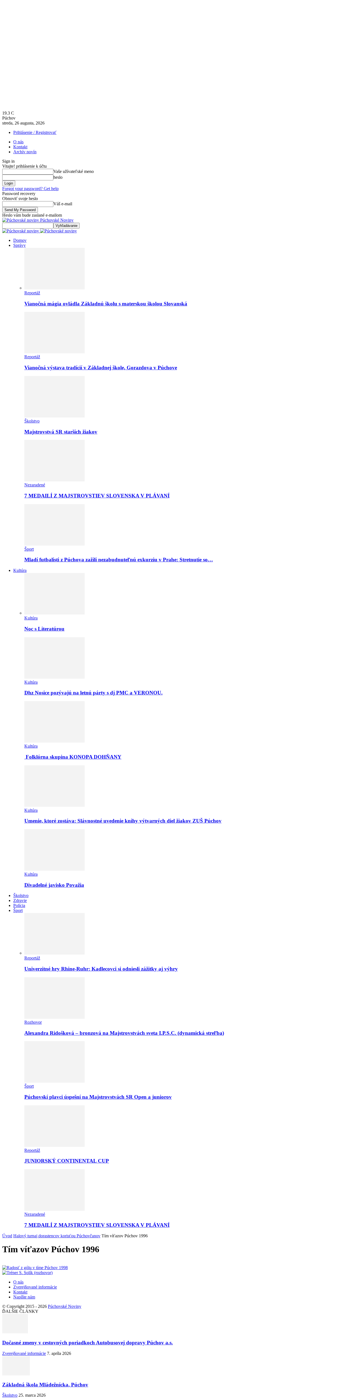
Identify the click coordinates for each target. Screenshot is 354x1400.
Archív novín (25, 151)
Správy (19, 245)
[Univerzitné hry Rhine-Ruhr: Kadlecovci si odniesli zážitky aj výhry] (54, 953)
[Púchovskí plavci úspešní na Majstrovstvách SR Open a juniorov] (54, 1081)
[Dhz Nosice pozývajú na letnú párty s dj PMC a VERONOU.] (54, 677)
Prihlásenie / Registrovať (34, 132)
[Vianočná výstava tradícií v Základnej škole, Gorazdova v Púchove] (54, 351)
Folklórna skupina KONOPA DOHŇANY (72, 757)
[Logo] (21, 231)
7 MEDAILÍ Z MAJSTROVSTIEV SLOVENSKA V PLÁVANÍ (97, 496)
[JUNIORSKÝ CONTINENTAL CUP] (54, 1145)
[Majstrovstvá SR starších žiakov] (54, 416)
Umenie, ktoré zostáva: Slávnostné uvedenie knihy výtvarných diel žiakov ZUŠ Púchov (123, 821)
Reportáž (32, 293)
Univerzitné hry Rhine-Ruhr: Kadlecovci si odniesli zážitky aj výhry (101, 969)
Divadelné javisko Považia (54, 885)
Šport (29, 549)
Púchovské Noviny (64, 1306)
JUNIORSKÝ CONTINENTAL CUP (66, 1161)
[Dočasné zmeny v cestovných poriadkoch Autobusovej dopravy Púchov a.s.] (15, 1331)
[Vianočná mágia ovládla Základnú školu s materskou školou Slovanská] (54, 288)
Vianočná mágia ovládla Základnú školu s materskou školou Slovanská (105, 304)
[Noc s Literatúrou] (54, 613)
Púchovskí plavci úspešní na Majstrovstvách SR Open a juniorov (98, 1097)
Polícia (19, 905)
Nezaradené (34, 485)
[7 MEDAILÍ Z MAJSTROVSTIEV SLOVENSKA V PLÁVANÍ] (54, 480)
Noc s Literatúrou (44, 629)
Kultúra (20, 570)
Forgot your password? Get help (30, 188)
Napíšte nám (24, 1297)
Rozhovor (33, 1022)
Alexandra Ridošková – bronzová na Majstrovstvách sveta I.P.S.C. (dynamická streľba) (124, 1033)
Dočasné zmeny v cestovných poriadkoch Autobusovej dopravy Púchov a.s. (87, 1342)
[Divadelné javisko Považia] (54, 869)
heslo (58, 177)
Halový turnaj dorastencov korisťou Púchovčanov (56, 1235)
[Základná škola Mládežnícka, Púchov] (16, 1374)
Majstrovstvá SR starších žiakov (60, 432)
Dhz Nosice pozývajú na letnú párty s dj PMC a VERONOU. (93, 693)
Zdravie (20, 900)
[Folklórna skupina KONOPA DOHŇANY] (54, 741)
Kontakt (20, 146)
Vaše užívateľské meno (73, 171)
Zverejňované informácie (35, 1287)
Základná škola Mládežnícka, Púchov (45, 1385)
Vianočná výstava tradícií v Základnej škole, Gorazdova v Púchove (100, 367)
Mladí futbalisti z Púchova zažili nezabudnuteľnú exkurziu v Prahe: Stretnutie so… (118, 559)
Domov (20, 240)
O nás (18, 141)
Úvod (7, 1235)
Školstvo (32, 421)
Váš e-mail (62, 203)
